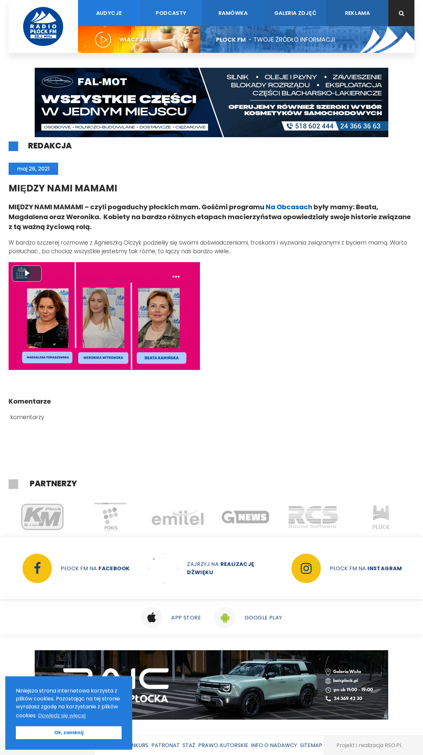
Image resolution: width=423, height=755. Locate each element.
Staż (188, 745)
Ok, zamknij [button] (69, 732)
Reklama (357, 13)
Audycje (109, 13)
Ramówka (233, 13)
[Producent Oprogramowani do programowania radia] (283, 517)
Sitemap (311, 745)
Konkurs (136, 745)
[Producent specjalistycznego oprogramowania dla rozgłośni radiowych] (215, 517)
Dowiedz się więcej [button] (62, 715)
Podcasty (171, 13)
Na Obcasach (289, 207)
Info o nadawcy (274, 745)
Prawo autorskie (223, 745)
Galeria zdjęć (295, 13)
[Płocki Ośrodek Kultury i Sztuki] (80, 517)
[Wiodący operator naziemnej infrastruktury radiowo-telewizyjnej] (147, 517)
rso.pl (393, 745)
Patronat (165, 745)
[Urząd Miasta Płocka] (351, 517)
